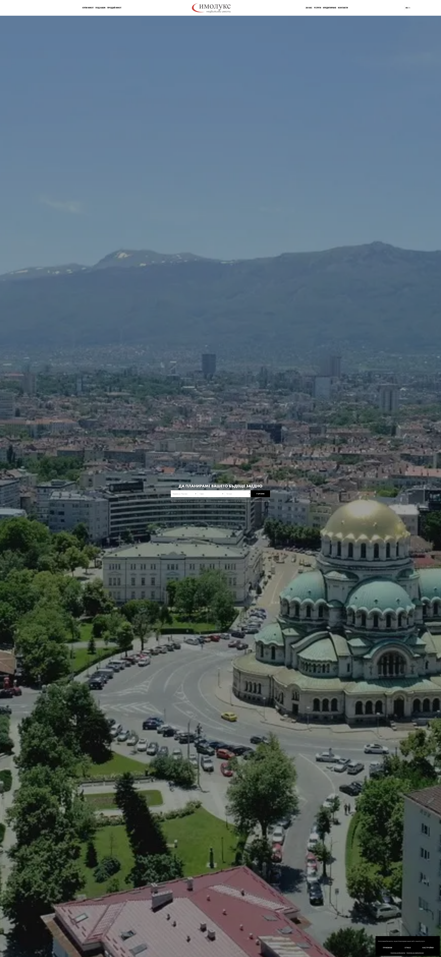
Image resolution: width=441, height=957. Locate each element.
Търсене (260, 494)
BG (407, 8)
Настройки (428, 948)
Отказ (408, 948)
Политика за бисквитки (397, 953)
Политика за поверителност (415, 953)
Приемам (387, 948)
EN (409, 8)
